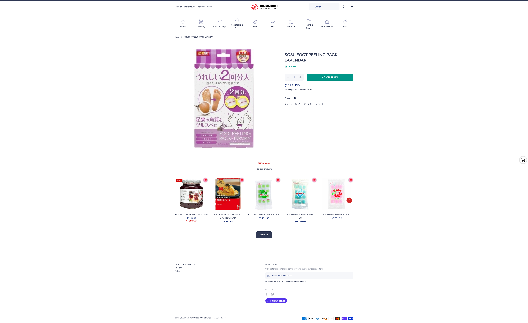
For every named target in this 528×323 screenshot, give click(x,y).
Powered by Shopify (218, 318)
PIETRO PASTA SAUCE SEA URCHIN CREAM (227, 216)
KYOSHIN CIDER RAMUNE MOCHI (300, 216)
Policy (177, 271)
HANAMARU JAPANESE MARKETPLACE (196, 318)
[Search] (311, 6)
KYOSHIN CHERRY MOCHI (336, 214)
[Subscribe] (349, 275)
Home (177, 37)
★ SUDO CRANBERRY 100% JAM (191, 214)
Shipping (288, 89)
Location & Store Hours (185, 264)
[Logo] (264, 7)
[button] (352, 7)
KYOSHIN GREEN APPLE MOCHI (264, 214)
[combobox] (324, 6)
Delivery (178, 268)
